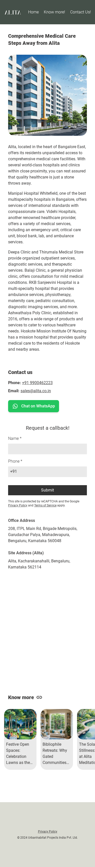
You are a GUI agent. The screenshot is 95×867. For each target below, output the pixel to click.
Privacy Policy (17, 505)
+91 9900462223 (37, 382)
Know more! (54, 12)
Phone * (15, 461)
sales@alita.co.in (36, 390)
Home (33, 12)
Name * (15, 438)
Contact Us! (80, 12)
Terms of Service (45, 505)
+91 (13, 471)
